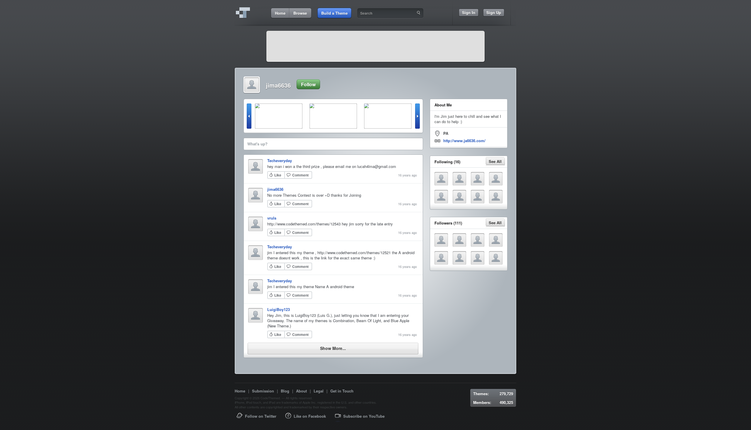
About (301, 391)
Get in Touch (341, 391)
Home (240, 391)
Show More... (333, 348)
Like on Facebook (310, 416)
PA (445, 133)
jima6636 (275, 189)
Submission (263, 391)
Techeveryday (279, 160)
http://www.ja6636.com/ (464, 140)
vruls (271, 218)
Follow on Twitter (260, 416)
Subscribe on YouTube (364, 416)
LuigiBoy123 (278, 309)
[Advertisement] (375, 46)
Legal (319, 391)
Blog (285, 391)
